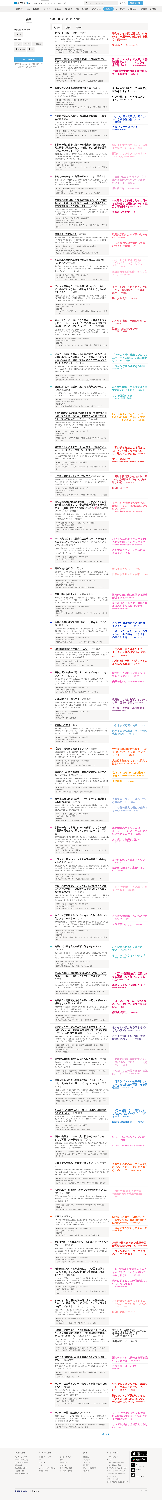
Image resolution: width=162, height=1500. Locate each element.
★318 (58, 930)
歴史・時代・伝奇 (66, 1468)
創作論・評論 (43, 1470)
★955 (58, 338)
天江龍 (78, 150)
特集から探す (19, 1465)
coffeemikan (99, 475)
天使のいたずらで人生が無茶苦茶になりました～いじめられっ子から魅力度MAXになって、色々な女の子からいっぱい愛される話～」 (81, 1029)
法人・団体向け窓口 (114, 1465)
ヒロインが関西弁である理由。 (130, 366)
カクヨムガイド (112, 1457)
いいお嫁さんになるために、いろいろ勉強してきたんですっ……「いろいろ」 (129, 417)
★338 (58, 1071)
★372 (58, 1015)
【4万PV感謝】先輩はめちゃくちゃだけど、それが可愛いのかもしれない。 (129, 1272)
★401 (58, 846)
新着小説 (86, 1465)
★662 (58, 580)
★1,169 (58, 399)
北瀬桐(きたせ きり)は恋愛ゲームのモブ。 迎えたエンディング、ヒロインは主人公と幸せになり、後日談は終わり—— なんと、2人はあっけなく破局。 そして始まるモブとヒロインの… (82, 481)
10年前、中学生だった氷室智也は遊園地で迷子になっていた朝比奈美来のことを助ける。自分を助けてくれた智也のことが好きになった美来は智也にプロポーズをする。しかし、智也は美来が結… (82, 1222)
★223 (58, 1098)
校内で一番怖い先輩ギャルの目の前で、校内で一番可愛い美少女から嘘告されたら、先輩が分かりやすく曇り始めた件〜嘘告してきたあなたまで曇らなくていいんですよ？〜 (80, 358)
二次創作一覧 (19, 1470)
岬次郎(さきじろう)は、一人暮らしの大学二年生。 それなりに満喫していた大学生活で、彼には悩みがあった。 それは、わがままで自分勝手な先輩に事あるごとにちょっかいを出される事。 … (82, 730)
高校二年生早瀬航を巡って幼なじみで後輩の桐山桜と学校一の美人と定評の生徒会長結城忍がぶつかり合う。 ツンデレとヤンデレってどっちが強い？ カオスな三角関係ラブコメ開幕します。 (82, 1392)
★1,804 (58, 218)
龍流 (79, 1003)
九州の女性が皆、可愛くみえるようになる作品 (129, 662)
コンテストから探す (21, 1459)
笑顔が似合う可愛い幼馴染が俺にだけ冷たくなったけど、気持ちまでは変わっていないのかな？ (80, 1082)
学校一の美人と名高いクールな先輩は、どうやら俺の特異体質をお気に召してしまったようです (80, 829)
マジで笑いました (122, 924)
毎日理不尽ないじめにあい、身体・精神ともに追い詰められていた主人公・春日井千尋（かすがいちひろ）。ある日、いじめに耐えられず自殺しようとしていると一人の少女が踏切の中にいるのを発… (82, 1038)
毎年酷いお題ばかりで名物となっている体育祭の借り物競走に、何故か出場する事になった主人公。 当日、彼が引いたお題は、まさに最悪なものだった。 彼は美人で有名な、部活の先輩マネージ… (82, 807)
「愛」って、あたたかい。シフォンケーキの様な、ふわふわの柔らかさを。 (130, 634)
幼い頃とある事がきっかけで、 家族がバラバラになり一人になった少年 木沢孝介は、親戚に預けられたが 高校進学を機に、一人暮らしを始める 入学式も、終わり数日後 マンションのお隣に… (81, 704)
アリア (58, 1216)
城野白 (82, 33)
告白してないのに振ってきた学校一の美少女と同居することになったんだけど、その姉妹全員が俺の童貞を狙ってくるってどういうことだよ (80, 323)
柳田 (68, 1192)
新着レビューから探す (22, 1473)
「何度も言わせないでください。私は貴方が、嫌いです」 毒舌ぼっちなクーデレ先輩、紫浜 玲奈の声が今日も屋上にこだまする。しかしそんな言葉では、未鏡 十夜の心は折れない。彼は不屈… (81, 298)
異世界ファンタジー (69, 45)
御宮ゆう (95, 748)
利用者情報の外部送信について (118, 1482)
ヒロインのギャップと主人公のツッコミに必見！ (128, 1253)
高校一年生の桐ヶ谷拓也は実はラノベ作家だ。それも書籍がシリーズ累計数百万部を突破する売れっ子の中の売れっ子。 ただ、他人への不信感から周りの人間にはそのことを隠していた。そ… (82, 211)
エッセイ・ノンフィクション (47, 1468)
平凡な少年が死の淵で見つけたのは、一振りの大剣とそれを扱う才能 (130, 36)
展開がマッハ (119, 1341)
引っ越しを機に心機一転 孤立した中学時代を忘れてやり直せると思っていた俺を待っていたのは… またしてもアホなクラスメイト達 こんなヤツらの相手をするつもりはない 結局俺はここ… (81, 93)
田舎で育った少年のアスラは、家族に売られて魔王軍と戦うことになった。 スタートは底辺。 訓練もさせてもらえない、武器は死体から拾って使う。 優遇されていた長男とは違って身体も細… (81, 38)
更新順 (68, 27)
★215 (58, 1205)
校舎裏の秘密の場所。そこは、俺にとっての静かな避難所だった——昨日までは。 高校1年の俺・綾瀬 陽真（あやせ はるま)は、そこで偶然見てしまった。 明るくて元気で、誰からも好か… (82, 455)
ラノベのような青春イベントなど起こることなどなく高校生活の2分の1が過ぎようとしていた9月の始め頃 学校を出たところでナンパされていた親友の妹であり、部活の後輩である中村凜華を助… (81, 955)
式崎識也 (74, 292)
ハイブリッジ (95, 1032)
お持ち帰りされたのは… (126, 1366)
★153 (58, 1318)
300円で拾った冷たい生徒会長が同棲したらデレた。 (129, 1244)
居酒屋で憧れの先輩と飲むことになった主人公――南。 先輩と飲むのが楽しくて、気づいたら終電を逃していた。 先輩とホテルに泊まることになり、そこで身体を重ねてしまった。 (81, 1365)
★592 (58, 523)
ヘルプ (109, 1459)
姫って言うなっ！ (122, 568)
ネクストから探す (21, 1457)
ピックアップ (87, 1462)
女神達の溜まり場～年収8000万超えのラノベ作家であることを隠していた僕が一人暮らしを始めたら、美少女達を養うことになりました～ (81, 202)
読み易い (117, 45)
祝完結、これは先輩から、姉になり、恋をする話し (129, 701)
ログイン (123, 3)
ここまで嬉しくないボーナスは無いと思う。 (129, 1037)
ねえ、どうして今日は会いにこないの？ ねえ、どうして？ (128, 263)
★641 (58, 787)
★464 (58, 1348)
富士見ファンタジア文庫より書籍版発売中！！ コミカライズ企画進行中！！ (130, 62)
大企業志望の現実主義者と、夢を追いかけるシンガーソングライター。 (129, 752)
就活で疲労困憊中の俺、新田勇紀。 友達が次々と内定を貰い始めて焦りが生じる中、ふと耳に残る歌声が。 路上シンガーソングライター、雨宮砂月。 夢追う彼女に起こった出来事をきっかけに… (81, 754)
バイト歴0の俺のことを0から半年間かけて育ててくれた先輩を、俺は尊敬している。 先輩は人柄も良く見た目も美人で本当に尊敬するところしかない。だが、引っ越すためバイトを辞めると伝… (81, 550)
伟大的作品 (118, 188)
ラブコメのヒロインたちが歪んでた (73, 475)
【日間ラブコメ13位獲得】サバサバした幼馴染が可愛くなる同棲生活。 (130, 1084)
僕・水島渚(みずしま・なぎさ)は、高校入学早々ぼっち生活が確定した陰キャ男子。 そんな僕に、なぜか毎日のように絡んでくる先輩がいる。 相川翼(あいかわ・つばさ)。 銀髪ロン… (82, 368)
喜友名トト (87, 594)
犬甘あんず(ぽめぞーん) (71, 775)
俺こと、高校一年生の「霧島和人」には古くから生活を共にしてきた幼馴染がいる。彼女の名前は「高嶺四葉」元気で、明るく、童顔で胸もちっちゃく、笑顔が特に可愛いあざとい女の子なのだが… (82, 1092)
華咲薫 (103, 1058)
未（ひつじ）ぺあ (86, 1306)
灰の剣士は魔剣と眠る (66, 33)
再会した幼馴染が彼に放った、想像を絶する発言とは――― (129, 1332)
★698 (58, 761)
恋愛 (64, 100)
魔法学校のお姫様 (64, 568)
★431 (58, 814)
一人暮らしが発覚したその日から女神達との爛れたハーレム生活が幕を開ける (130, 203)
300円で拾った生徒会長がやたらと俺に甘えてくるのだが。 (81, 1243)
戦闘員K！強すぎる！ (66, 233)
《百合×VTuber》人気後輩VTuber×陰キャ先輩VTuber (127, 1192)
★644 (58, 431)
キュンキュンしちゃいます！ (129, 955)
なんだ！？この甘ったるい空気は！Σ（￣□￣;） (130, 1072)
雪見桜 (87, 698)
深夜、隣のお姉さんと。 (67, 594)
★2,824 (58, 131)
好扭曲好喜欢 (119, 1012)
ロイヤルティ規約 (121, 1468)
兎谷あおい (102, 176)
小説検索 (86, 1470)
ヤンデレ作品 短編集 (66, 1412)
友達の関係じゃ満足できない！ (130, 859)
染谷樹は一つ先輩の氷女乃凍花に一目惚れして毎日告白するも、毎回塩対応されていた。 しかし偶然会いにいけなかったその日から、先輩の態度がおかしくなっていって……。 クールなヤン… (82, 268)
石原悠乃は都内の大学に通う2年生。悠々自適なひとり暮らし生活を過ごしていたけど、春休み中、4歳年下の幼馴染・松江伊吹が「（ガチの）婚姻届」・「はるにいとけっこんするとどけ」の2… (81, 424)
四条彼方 (63, 118)
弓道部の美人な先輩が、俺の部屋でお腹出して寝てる (80, 117)
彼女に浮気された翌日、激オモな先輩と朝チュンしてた (80, 388)
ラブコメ (74, 74)
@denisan (84, 1412)
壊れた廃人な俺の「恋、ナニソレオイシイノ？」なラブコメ (80, 674)
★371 (58, 874)
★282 (58, 1151)
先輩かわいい (119, 681)
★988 (58, 304)
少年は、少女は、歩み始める (128, 708)
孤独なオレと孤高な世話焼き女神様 (73, 87)
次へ (104, 1433)
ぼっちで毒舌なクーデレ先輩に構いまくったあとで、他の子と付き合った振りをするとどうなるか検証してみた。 (80, 289)
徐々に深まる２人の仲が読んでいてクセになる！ (130, 1282)
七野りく (79, 568)
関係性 (38, 44)
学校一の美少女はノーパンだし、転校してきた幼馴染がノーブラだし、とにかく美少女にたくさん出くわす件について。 (80, 888)
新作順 (79, 27)
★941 (58, 375)
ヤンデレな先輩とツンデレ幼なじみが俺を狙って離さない (80, 1385)
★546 (58, 737)
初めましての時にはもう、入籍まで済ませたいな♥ (130, 147)
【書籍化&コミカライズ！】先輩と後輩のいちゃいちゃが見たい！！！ (129, 179)
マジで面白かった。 (123, 395)
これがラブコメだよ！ (125, 127)
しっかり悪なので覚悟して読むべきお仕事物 (128, 244)
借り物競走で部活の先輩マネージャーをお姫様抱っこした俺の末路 (80, 800)
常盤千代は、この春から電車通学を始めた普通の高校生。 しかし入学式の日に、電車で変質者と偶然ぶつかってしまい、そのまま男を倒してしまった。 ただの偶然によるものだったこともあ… (81, 156)
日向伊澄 (68, 1244)
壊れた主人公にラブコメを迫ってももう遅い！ (130, 674)
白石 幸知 (93, 418)
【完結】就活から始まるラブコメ (71, 748)
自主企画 (86, 1457)
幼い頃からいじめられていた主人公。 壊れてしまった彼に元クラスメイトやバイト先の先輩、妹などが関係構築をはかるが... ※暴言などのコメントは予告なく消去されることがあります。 (81, 681)
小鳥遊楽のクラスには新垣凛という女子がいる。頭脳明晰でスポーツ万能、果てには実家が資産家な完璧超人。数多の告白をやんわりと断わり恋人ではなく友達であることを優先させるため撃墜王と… (82, 868)
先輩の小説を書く (28, 59)
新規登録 (136, 3)
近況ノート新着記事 (89, 1468)
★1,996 (58, 246)
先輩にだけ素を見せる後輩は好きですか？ (76, 946)
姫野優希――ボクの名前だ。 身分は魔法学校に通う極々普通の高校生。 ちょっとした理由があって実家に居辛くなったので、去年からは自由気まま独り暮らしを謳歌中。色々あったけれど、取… (82, 574)
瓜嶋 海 (76, 801)
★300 (58, 904)
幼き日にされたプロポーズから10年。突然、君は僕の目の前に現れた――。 (129, 1219)
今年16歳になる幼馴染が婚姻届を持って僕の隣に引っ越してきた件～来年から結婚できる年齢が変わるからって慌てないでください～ (81, 415)
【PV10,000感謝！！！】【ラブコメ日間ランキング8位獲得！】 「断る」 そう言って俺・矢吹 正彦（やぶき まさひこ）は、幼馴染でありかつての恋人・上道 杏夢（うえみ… (82, 1341)
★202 (58, 1287)
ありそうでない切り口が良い (128, 985)
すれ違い (21, 49)
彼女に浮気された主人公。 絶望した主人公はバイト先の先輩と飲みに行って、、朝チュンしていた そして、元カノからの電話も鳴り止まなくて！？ (80, 394)
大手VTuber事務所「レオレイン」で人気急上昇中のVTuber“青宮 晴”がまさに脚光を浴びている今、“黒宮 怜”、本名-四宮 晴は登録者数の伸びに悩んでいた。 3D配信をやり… (81, 1198)
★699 (58, 687)
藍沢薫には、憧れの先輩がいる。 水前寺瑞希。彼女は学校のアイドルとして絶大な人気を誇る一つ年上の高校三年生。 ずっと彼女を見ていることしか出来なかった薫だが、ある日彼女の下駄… (81, 1145)
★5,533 (58, 100)
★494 (58, 488)
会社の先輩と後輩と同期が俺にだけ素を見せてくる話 (80, 624)
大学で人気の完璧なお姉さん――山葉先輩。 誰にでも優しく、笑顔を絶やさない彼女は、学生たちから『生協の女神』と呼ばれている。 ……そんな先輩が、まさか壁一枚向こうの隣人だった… (81, 599)
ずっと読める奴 (121, 459)
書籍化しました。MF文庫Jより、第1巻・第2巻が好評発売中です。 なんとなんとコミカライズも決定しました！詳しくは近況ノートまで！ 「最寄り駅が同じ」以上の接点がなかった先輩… (81, 182)
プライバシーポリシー (114, 1479)
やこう (100, 449)
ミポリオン (98, 205)
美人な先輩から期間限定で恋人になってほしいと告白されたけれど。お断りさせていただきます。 (80, 974)
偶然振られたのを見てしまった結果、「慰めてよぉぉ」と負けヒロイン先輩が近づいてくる (80, 448)
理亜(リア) (69, 1360)
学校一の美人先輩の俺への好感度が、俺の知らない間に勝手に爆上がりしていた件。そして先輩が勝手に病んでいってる (80, 147)
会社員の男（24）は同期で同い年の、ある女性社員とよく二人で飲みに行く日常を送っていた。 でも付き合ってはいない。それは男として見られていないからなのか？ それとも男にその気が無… (81, 630)
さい (79, 918)
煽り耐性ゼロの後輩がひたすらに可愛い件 (76, 1058)
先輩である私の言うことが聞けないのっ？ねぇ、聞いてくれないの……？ (130, 1167)
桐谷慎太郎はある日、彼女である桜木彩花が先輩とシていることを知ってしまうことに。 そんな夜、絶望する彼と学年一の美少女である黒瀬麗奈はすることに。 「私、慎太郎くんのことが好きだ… (82, 924)
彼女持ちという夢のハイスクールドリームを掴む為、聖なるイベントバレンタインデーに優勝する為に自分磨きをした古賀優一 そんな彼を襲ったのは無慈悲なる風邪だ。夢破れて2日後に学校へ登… (82, 1280)
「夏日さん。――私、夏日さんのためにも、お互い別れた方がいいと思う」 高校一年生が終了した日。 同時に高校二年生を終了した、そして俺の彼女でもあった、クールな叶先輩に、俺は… (81, 1312)
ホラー (41, 1465)
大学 (28, 44)
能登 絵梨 (80, 891)
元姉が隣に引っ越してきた (68, 699)
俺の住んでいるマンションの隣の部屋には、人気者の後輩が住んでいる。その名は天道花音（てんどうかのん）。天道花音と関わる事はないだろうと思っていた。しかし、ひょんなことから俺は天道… (82, 654)
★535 (58, 637)
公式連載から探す (21, 1468)
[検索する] (86, 3)
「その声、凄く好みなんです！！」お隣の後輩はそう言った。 (130, 652)
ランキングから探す (21, 1462)
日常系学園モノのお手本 (126, 574)
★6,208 (58, 45)
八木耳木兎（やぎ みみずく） (88, 1335)
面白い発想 (118, 1311)
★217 (58, 1425)
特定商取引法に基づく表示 (116, 1473)
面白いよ (117, 487)
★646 (58, 462)
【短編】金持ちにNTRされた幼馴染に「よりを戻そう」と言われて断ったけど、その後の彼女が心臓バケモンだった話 (81, 1332)
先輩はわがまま (62, 724)
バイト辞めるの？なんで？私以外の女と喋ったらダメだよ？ (130, 541)
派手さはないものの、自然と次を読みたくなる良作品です (130, 605)
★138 (58, 1228)
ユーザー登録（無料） (33, 64)
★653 (58, 661)
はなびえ (65, 389)
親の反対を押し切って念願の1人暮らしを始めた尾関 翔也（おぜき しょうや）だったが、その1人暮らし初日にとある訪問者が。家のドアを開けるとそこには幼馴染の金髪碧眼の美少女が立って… (81, 1118)
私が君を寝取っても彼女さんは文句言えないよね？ (130, 389)
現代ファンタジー (69, 246)
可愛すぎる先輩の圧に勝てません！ (73, 1163)
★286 (58, 991)
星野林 (82, 233)
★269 (58, 1178)
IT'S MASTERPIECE (123, 1145)
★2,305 (58, 163)
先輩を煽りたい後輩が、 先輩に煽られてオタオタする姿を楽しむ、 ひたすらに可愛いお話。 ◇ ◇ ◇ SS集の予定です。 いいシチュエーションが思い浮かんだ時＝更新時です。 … (81, 1064)
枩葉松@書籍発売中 (71, 61)
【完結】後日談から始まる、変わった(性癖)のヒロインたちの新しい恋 (129, 479)
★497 (58, 557)
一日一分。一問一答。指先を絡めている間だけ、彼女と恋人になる (130, 1004)
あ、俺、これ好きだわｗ (126, 839)
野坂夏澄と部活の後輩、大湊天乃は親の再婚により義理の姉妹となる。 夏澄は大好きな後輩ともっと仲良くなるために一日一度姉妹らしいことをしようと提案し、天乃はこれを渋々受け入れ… (82, 780)
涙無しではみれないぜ (125, 328)
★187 (58, 1125)
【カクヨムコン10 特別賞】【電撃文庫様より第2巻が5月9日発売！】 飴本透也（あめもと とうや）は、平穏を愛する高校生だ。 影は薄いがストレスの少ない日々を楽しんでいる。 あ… (81, 124)
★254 (58, 1372)
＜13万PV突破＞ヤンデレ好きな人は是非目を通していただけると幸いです (130, 1416)
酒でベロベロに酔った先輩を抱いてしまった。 (130, 1359)
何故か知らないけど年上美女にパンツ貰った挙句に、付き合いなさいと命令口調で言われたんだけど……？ (79, 1271)
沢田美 (80, 362)
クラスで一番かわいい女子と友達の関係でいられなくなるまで (80, 861)
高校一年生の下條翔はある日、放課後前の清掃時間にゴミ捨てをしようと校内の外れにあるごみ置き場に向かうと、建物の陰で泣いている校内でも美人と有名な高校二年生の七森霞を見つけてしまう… (82, 1171)
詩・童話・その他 (66, 1470)
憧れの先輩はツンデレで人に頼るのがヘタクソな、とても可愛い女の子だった (80, 1138)
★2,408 (58, 189)
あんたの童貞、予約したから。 (130, 320)
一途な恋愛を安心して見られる (130, 1228)
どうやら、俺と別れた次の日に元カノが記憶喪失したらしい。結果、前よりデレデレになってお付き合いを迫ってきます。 (80, 1303)
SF (40, 1459)
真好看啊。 (118, 781)
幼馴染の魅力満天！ (123, 1121)
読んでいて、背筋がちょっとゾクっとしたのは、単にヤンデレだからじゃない (129, 1398)
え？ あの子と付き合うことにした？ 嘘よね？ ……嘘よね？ (130, 289)
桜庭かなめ (69, 1216)
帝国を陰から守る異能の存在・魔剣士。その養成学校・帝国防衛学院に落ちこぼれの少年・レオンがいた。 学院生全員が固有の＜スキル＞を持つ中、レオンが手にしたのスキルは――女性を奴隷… (82, 516)
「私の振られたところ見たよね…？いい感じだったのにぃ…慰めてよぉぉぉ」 (128, 450)
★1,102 (58, 275)
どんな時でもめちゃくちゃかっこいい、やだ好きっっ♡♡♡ (130, 1302)
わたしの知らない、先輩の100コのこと (75, 176)
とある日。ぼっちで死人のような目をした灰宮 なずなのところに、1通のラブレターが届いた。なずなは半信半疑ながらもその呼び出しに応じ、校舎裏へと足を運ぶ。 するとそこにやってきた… (82, 332)
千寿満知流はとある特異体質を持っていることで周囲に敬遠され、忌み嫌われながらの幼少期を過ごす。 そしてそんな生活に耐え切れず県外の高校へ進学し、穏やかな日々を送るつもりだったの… (82, 839)
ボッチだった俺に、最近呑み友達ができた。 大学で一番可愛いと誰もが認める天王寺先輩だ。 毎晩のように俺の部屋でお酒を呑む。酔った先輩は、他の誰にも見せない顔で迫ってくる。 (81, 67)
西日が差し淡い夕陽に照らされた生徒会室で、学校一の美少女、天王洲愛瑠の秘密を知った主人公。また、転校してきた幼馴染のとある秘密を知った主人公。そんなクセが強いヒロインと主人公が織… (82, 897)
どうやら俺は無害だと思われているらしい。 (128, 624)
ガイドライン (111, 1476)
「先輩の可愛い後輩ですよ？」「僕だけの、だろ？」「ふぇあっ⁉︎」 (130, 1062)
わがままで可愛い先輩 (125, 725)
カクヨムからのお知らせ (115, 1462)
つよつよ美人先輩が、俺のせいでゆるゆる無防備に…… (130, 118)
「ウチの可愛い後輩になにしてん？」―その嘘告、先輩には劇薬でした (130, 357)
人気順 (57, 27)
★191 (58, 1399)
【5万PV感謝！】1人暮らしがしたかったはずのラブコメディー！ (129, 1113)
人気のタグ (86, 1459)
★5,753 (58, 74)
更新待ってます (121, 212)
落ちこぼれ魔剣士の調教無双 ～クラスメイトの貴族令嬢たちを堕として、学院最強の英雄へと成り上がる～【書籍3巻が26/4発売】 (80, 504)
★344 (58, 1045)
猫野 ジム (64, 625)
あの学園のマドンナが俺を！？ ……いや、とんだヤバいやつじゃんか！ (130, 831)
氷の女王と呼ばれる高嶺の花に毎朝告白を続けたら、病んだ (79, 261)
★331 (58, 961)
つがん (96, 87)
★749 (58, 606)
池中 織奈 (95, 648)
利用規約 (110, 1468)
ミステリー (64, 1465)
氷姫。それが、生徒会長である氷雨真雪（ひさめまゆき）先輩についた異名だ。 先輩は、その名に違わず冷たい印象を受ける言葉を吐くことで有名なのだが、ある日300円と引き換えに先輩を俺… (81, 1250)
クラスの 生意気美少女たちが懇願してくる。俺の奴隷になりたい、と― (130, 505)
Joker (75, 724)
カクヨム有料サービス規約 (116, 1470)
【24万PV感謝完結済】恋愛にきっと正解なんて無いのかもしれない (130, 976)
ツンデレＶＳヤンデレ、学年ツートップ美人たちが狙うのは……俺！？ (130, 1387)
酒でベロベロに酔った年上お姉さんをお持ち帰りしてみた (80, 1358)
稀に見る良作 (119, 298)
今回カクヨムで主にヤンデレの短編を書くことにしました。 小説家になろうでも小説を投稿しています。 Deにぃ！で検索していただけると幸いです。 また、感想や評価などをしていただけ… (82, 1418)
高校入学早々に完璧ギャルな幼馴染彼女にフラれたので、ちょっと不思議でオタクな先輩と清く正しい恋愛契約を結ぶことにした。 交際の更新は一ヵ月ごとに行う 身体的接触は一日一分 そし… (82, 1009)
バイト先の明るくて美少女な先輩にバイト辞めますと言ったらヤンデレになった (80, 540)
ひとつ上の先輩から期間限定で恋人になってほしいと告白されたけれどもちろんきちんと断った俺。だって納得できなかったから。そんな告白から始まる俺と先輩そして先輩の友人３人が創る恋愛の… (82, 984)
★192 (58, 1257)
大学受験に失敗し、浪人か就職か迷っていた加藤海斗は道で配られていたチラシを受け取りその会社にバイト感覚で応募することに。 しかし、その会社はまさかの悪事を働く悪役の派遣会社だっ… (82, 239)
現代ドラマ (65, 761)
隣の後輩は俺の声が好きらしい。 (71, 648)
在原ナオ (72, 862)
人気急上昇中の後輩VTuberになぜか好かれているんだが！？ (81, 1191)
